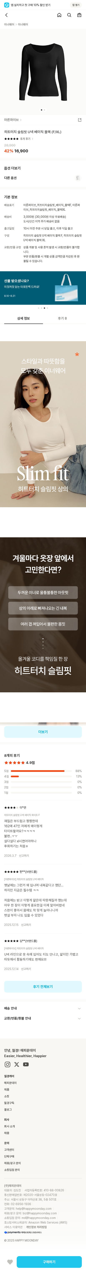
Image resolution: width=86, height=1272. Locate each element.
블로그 (8, 1109)
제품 (6, 1089)
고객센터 (9, 1149)
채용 (6, 1133)
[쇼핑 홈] (59, 15)
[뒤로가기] (7, 15)
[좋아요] (10, 1262)
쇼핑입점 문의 (12, 1169)
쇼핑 (6, 1096)
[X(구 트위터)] (16, 1064)
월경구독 (9, 1103)
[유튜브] (26, 1064)
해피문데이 (10, 1083)
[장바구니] (79, 15)
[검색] (69, 15)
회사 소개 (9, 1126)
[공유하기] (79, 120)
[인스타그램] (7, 1064)
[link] (43, 178)
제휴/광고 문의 (12, 1163)
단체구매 (9, 1156)
